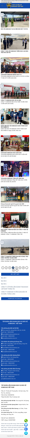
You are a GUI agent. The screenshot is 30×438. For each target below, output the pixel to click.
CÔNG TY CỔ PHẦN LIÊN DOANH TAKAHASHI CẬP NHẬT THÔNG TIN (14, 288)
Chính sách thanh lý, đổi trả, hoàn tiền (17, 427)
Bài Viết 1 (3, 284)
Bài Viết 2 (3, 281)
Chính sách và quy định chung (8, 423)
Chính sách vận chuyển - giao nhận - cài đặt (12, 429)
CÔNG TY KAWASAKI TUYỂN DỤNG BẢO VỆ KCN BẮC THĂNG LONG (14, 293)
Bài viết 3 (3, 278)
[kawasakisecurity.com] (15, 5)
